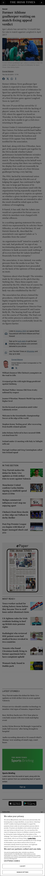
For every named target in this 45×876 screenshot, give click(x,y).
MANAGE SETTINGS (22, 872)
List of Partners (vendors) (12, 861)
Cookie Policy (32, 838)
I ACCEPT (22, 866)
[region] (22, 844)
